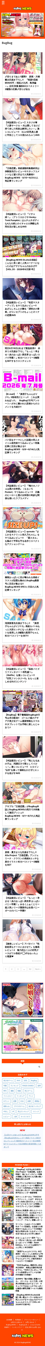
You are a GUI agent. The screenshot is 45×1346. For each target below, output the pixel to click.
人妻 (15, 1117)
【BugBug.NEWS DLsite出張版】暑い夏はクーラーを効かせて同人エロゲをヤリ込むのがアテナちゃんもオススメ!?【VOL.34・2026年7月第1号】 (29, 1300)
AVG (18, 1080)
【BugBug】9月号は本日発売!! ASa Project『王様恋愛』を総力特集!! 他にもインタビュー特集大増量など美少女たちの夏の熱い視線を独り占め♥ (29, 1174)
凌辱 (39, 1086)
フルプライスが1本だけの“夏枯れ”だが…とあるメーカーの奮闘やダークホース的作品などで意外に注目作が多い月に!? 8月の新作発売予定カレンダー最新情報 (29, 1188)
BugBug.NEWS (11, 1325)
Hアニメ (6, 1101)
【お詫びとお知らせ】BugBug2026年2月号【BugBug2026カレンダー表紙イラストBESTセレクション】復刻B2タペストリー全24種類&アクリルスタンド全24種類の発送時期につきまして (22, 1141)
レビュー (6, 1117)
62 (30, 969)
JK (13, 1111)
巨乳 (25, 1080)
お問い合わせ (29, 1322)
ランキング (14, 1086)
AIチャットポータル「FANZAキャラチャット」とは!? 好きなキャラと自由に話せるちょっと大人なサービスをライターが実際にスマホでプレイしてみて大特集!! (29, 1201)
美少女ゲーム (8, 1080)
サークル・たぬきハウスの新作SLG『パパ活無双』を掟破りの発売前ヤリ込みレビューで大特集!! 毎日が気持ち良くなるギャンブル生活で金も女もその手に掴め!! (29, 1229)
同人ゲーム (29, 1091)
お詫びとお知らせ (16, 1322)
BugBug (34, 1080)
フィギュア (21, 1096)
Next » (38, 969)
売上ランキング (23, 1111)
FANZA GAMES (28, 1086)
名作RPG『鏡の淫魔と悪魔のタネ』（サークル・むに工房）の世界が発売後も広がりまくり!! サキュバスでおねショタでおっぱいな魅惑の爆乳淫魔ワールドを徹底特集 (29, 1285)
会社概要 (9, 1320)
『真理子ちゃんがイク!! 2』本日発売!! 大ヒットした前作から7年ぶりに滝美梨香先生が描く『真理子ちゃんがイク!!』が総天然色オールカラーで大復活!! (29, 1256)
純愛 (29, 1101)
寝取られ (6, 1106)
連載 (12, 1091)
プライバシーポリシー (31, 1320)
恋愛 (14, 1101)
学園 (5, 1086)
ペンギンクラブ (17, 1327)
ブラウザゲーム (19, 1106)
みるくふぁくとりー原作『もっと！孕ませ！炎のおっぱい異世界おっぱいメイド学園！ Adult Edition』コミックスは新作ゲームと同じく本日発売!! (29, 1242)
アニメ (31, 1096)
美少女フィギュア (35, 1106)
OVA (22, 1101)
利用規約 (18, 1320)
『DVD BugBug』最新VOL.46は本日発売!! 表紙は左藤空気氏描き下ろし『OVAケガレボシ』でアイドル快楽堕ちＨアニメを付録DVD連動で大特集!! (29, 1270)
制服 (19, 1091)
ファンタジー (8, 1096)
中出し (5, 1111)
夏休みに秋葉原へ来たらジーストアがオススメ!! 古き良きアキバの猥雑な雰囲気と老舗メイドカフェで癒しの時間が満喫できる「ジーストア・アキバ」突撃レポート (29, 1215)
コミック (36, 1111)
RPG (5, 1091)
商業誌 (37, 1101)
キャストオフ (25, 1117)
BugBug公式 (23, 1325)
